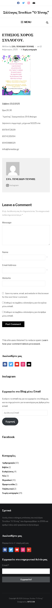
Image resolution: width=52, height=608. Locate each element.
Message (6, 222)
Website (6, 278)
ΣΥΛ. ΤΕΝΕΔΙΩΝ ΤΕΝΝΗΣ (23, 46)
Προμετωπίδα (8, 484)
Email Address (9, 265)
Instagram (14, 185)
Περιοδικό (7, 480)
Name (5, 252)
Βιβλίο (5, 467)
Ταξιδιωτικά (8, 489)
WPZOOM (31, 602)
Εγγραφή (10, 421)
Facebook (8, 437)
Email (5, 565)
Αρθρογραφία (8, 463)
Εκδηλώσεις (7, 471)
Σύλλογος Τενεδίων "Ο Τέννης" (26, 12)
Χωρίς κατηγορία (30, 49)
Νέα (4, 476)
